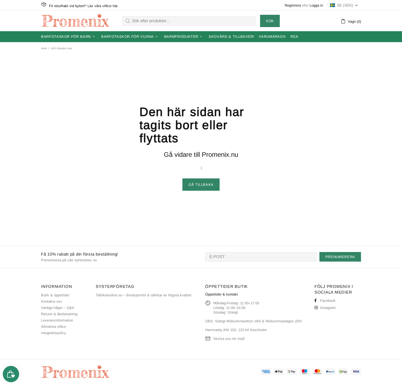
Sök (270, 21)
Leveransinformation (57, 320)
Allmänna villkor (53, 327)
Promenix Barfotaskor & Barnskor (75, 21)
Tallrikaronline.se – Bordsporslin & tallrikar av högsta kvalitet (143, 295)
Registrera (293, 5)
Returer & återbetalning (59, 314)
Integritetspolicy (53, 333)
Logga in (316, 5)
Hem (44, 48)
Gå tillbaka (201, 185)
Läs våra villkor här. (103, 6)
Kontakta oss (51, 301)
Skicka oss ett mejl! (229, 339)
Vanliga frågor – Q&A (57, 308)
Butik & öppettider (55, 295)
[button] (344, 5)
